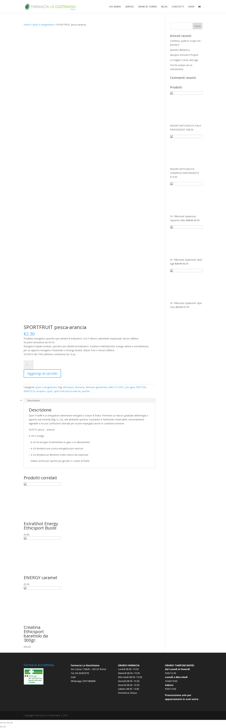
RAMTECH (29, 391)
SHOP (191, 6)
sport (50, 391)
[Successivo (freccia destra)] (4, 726)
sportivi (86, 391)
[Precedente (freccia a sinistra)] (1, 726)
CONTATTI (178, 6)
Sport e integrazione (43, 24)
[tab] (89, 400)
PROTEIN (141, 387)
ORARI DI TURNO (147, 6)
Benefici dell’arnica (180, 49)
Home (27, 24)
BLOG (164, 6)
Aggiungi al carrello (42, 373)
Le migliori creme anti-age (184, 60)
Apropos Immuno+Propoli (184, 54)
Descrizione (33, 400)
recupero (41, 391)
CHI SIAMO (115, 6)
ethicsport (68, 387)
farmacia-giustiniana (96, 387)
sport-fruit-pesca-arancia (67, 391)
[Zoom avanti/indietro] (11, 722)
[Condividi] (4, 722)
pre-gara (130, 387)
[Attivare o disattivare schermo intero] (8, 722)
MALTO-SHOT (116, 387)
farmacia (79, 387)
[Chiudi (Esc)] (1, 722)
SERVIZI (129, 6)
